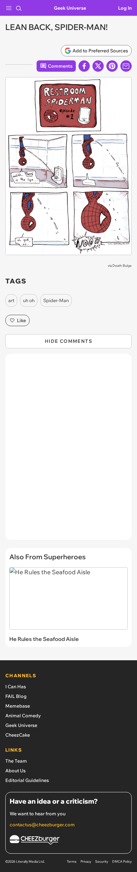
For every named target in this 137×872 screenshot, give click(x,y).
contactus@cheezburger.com (42, 825)
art (11, 300)
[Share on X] (98, 66)
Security (101, 861)
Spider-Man (56, 300)
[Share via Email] (126, 66)
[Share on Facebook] (84, 66)
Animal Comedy (23, 716)
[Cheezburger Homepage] (68, 840)
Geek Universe (70, 8)
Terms (71, 861)
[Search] (18, 8)
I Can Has (15, 687)
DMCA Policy (122, 861)
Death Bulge (122, 265)
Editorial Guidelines (27, 780)
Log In (125, 8)
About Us (15, 771)
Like (21, 320)
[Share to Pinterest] (112, 66)
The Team (16, 761)
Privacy (85, 861)
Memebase (17, 706)
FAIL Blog (16, 696)
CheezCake (17, 735)
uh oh (29, 300)
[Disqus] (68, 450)
